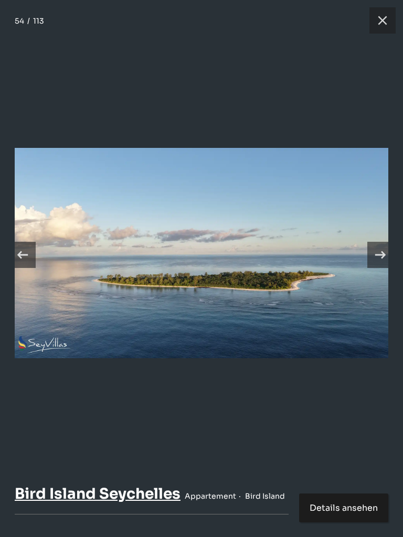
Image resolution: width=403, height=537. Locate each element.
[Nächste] (380, 255)
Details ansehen (344, 507)
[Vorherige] (22, 255)
